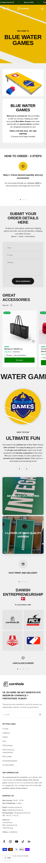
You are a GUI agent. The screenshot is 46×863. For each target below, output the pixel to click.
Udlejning (6, 733)
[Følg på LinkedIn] (29, 841)
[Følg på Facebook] (4, 841)
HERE (37, 183)
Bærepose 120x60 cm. (13, 349)
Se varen (19, 360)
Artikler (5, 737)
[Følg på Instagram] (10, 841)
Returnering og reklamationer (8, 751)
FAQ (4, 741)
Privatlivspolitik (8, 765)
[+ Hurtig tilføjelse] (33, 341)
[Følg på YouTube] (16, 841)
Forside (5, 729)
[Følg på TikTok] (23, 841)
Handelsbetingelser (9, 761)
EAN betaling (7, 745)
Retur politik (7, 756)
